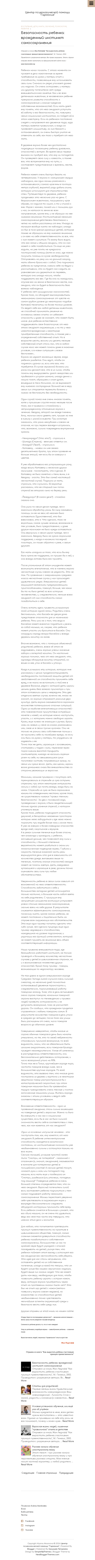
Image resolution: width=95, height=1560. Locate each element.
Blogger (31, 1549)
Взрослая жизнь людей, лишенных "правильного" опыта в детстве (44, 1337)
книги (41, 26)
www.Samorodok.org (28, 64)
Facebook (29, 1521)
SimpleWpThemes (43, 1552)
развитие (25, 29)
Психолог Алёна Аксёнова (34, 1506)
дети (35, 26)
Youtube (29, 1530)
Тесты (24, 1515)
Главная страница (46, 1473)
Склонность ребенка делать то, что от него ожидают (39, 1324)
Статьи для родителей (45, 1386)
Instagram (30, 1526)
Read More (68, 1421)
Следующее (28, 1473)
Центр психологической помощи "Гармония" (47, 13)
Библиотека (27, 1512)
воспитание (26, 26)
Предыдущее (66, 1473)
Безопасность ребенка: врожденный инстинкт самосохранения (42, 38)
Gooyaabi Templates (58, 1549)
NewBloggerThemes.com (47, 1555)
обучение (49, 26)
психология (61, 26)
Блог (23, 1509)
